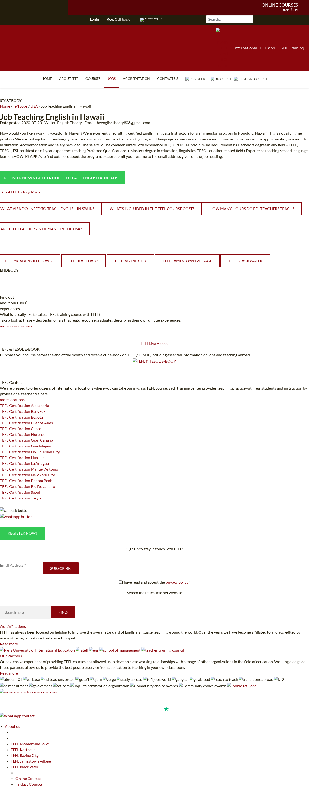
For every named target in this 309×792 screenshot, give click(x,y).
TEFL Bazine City (130, 260)
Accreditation (136, 78)
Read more (9, 643)
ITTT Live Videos (154, 343)
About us (12, 726)
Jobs (112, 78)
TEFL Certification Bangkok (22, 411)
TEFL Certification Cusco (20, 428)
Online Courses (280, 4)
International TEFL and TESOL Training (269, 48)
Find (63, 612)
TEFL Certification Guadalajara (25, 446)
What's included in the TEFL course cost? (152, 208)
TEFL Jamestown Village (187, 260)
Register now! (22, 533)
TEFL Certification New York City (27, 475)
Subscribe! (60, 568)
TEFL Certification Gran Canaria (26, 440)
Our (13, 626)
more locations (12, 399)
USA (34, 106)
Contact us (167, 78)
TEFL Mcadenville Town (30, 743)
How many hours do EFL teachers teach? (252, 208)
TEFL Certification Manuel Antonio (29, 469)
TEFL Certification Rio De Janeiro (27, 486)
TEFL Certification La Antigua (24, 463)
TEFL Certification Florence (22, 434)
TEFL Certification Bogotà (21, 417)
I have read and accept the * (156, 582)
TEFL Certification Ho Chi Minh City (30, 451)
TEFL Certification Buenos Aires (26, 422)
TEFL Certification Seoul (20, 492)
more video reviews (16, 326)
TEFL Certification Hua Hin (22, 457)
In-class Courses (29, 784)
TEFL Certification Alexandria (24, 405)
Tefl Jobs (20, 106)
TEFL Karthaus (83, 260)
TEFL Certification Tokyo (20, 498)
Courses (92, 78)
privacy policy (177, 582)
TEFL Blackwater (245, 260)
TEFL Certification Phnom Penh (26, 480)
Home (47, 78)
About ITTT (68, 78)
